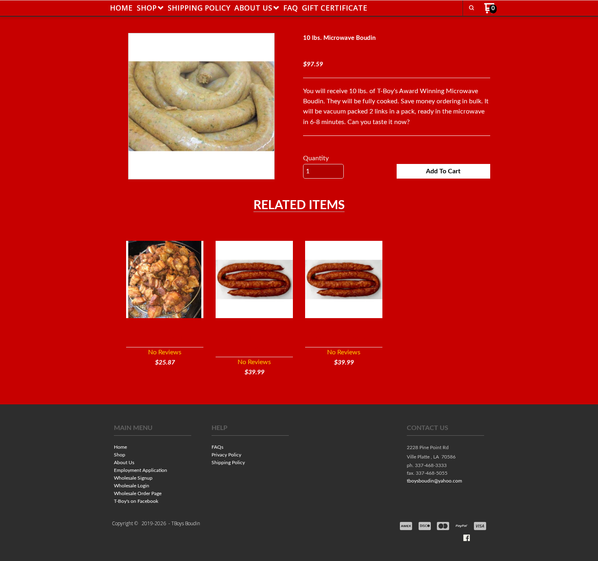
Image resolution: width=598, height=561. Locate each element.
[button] (471, 8)
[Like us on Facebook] (466, 538)
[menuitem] (121, 7)
